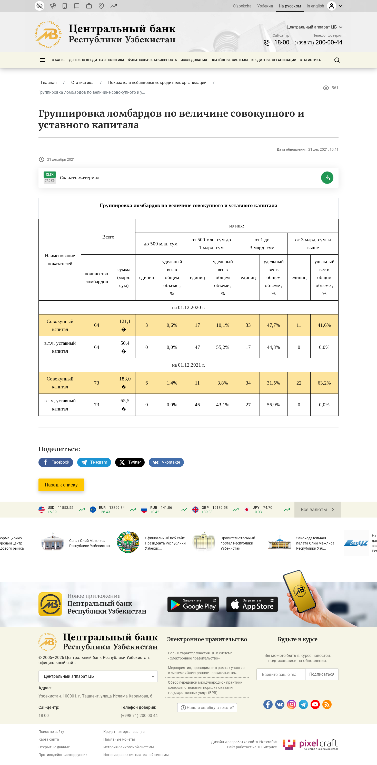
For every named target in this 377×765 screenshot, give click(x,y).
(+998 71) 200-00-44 (139, 715)
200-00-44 (318, 42)
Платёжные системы (229, 60)
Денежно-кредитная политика (96, 60)
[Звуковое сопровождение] (53, 6)
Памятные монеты (119, 739)
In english (315, 6)
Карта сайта (48, 739)
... (326, 60)
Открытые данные (54, 747)
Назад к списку (61, 484)
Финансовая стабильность (152, 60)
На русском (290, 6)
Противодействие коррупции (62, 755)
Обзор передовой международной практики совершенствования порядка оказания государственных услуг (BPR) (205, 687)
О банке (58, 60)
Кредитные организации (273, 60)
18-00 (281, 42)
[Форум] (77, 6)
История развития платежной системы (136, 755)
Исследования (194, 60)
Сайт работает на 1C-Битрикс (252, 747)
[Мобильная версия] (65, 6)
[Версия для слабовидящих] (39, 6)
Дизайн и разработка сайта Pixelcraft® (244, 742)
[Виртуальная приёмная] (89, 6)
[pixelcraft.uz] (310, 744)
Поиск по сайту (51, 732)
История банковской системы (128, 747)
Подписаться (321, 674)
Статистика (310, 60)
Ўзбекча (265, 6)
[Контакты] (101, 6)
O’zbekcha (242, 6)
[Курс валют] (113, 6)
